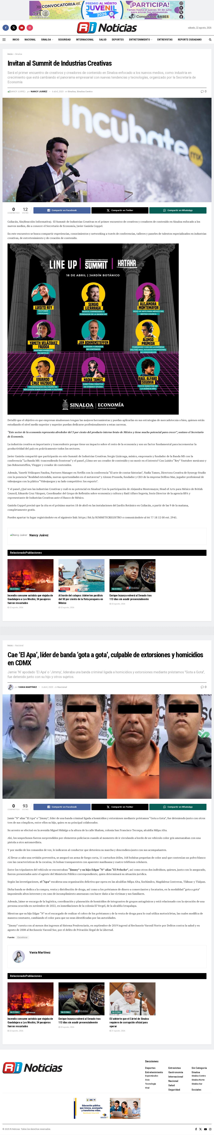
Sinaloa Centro (84, 91)
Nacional (30, 39)
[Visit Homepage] (107, 27)
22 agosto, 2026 (16, 607)
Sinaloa (46, 39)
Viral (147, 1088)
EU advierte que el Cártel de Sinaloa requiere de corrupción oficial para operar (129, 1022)
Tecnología (150, 1084)
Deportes (118, 39)
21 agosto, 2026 (118, 1031)
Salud (102, 39)
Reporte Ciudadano (190, 39)
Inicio (16, 39)
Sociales (196, 1089)
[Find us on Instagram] (30, 28)
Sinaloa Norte (198, 1080)
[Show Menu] (4, 39)
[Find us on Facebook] (6, 28)
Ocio (147, 1080)
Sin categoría (199, 1068)
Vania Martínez (27, 687)
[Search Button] (210, 39)
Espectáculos (151, 1076)
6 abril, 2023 (58, 91)
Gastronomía (175, 1072)
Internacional (85, 39)
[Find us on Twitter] (14, 28)
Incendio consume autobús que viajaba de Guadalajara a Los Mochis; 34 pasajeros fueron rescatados (30, 599)
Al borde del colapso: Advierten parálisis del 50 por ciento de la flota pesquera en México (81, 599)
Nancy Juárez (39, 91)
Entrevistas (165, 39)
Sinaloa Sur (197, 1084)
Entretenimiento (139, 39)
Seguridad (64, 39)
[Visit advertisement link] (107, 10)
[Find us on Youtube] (22, 28)
